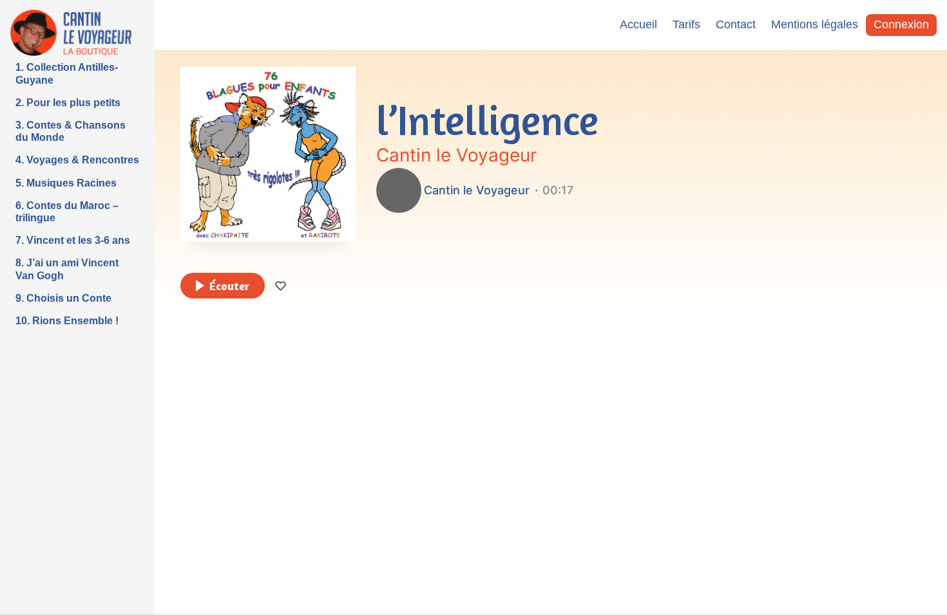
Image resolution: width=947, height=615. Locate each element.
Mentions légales (814, 24)
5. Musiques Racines (66, 183)
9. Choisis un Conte (63, 298)
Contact (736, 24)
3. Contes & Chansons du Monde (70, 131)
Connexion (901, 24)
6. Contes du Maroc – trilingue (67, 211)
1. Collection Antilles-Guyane (66, 73)
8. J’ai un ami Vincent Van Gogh (67, 268)
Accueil (638, 24)
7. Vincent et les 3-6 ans (72, 240)
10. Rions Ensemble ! (67, 320)
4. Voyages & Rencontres (77, 159)
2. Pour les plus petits (67, 102)
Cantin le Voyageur (456, 155)
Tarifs (686, 24)
